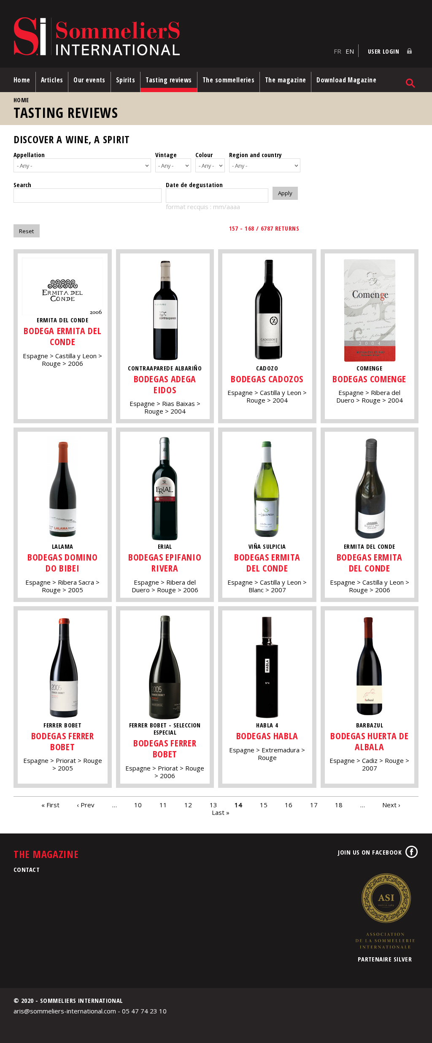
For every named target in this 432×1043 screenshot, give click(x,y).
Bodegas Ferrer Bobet (62, 741)
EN (350, 51)
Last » (221, 812)
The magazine (285, 79)
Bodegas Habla (267, 736)
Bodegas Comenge (369, 379)
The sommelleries (228, 79)
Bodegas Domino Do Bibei (62, 562)
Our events (89, 79)
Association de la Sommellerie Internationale (384, 910)
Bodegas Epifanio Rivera (164, 562)
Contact (27, 869)
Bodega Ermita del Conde (62, 336)
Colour (204, 154)
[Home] (171, 37)
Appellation (29, 154)
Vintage (166, 154)
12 (188, 805)
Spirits (125, 79)
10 (138, 805)
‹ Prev (85, 805)
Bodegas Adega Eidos (165, 384)
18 (339, 805)
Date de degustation (194, 184)
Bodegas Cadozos (267, 379)
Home (22, 79)
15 (263, 805)
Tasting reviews (169, 79)
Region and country (255, 154)
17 (314, 805)
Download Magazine (346, 79)
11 (163, 805)
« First (50, 805)
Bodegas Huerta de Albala (369, 741)
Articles (52, 79)
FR (337, 51)
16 (288, 805)
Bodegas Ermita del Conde (267, 562)
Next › (391, 805)
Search (22, 184)
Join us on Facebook (370, 852)
